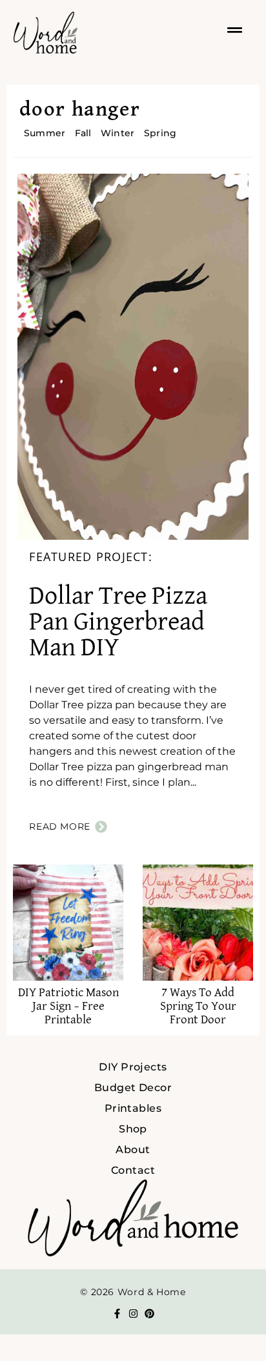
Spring (160, 133)
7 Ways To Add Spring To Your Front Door (198, 1006)
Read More (59, 826)
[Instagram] (133, 1313)
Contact (133, 1170)
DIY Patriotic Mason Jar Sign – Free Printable (68, 1006)
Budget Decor (133, 1087)
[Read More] (101, 827)
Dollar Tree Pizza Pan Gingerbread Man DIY (118, 622)
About (133, 1149)
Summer (45, 133)
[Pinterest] (149, 1313)
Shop (133, 1129)
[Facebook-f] (117, 1313)
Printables (133, 1108)
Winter (118, 133)
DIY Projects (133, 1067)
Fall (83, 133)
